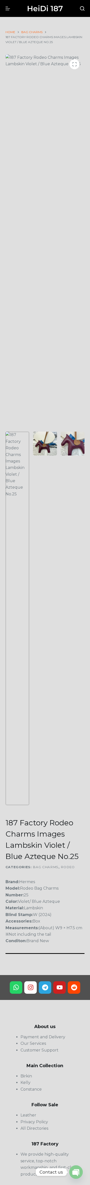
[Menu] (8, 8)
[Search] (82, 8)
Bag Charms (45, 867)
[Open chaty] (76, 1172)
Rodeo (67, 867)
